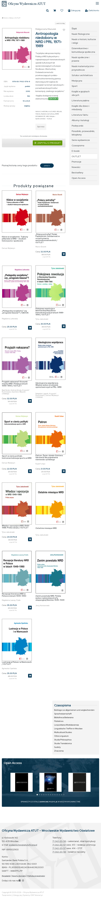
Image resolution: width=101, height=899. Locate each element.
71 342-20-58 (59, 851)
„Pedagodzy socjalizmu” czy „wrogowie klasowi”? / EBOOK (15, 312)
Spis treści (40, 127)
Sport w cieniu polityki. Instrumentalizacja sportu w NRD (17, 457)
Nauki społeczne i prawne (80, 59)
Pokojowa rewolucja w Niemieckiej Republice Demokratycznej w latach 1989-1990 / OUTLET (49, 311)
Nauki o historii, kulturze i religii (84, 41)
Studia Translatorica (63, 743)
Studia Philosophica (62, 739)
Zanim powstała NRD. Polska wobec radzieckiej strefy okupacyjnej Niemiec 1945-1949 (49, 598)
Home (6, 18)
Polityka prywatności (36, 876)
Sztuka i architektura (82, 75)
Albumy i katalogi (80, 120)
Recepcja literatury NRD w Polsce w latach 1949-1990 (14, 595)
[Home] (50, 3)
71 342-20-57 (59, 844)
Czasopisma (78, 145)
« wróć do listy (60, 23)
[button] (37, 794)
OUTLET (17, 18)
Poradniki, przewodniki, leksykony (83, 133)
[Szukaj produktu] (47, 10)
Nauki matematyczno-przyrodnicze (83, 68)
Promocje (76, 161)
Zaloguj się (75, 10)
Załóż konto (93, 10)
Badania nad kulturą (47, 114)
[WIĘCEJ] (21, 782)
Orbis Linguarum (61, 736)
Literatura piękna (80, 100)
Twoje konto (6, 895)
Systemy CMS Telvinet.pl (32, 895)
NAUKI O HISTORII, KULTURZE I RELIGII (48, 112)
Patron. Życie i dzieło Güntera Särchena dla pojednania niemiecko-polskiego (49, 457)
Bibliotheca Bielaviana (63, 717)
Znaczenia (59, 751)
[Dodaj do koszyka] (64, 254)
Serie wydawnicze (81, 140)
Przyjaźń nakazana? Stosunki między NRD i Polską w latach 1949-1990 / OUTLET (15, 383)
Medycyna (77, 80)
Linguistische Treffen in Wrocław (68, 728)
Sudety (57, 747)
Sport (74, 86)
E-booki (76, 150)
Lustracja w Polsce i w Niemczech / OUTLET (17, 663)
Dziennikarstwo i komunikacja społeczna (83, 50)
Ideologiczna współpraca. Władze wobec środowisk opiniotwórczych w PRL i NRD (48, 385)
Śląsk (74, 28)
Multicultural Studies (63, 732)
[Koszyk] (54, 10)
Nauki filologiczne (81, 34)
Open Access (78, 178)
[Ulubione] (61, 10)
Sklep (11, 18)
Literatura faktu (80, 114)
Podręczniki (77, 125)
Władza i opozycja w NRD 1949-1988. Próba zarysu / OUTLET (16, 526)
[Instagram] (23, 880)
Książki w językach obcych (81, 93)
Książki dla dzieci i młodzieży (80, 107)
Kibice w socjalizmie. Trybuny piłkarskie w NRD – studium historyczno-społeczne (15, 239)
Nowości (76, 167)
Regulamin (6, 876)
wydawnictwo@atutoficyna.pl (23, 844)
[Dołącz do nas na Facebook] (20, 880)
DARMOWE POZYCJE (48, 802)
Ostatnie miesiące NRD (46, 528)
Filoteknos (58, 721)
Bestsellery (77, 172)
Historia (37, 114)
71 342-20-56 (59, 841)
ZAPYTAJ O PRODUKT (49, 142)
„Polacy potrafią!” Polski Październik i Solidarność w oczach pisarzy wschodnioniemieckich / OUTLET (47, 238)
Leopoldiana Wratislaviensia (66, 725)
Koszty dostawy (19, 876)
